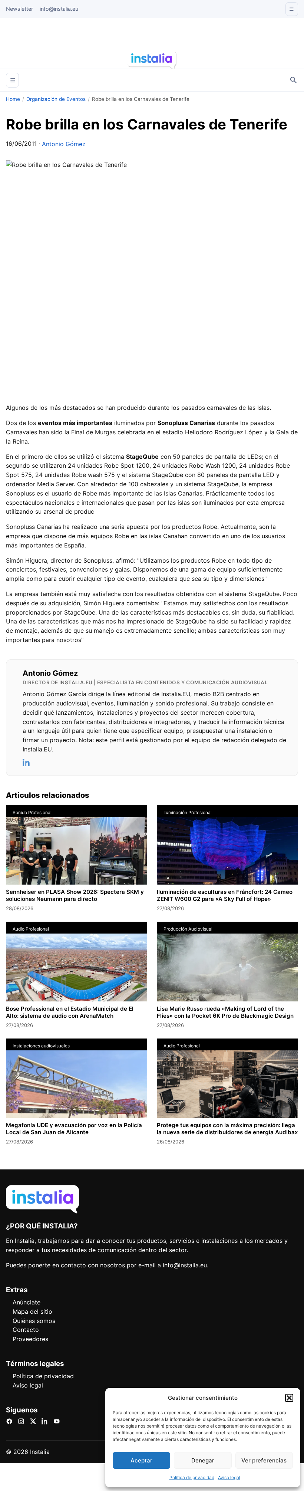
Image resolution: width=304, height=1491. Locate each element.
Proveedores (30, 1339)
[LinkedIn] (27, 762)
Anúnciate (26, 1302)
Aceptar (141, 1460)
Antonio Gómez (64, 144)
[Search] (293, 80)
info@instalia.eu (59, 9)
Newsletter (19, 9)
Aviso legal (229, 1477)
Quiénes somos (34, 1320)
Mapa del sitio (32, 1311)
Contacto (26, 1329)
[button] (289, 1398)
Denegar (202, 1460)
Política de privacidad (191, 1477)
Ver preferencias (264, 1460)
